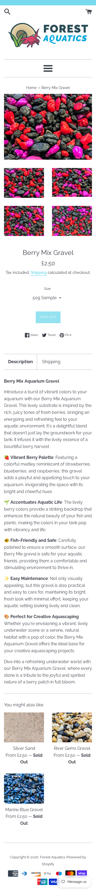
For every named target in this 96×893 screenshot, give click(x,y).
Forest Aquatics (52, 857)
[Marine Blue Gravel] (24, 789)
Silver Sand (24, 748)
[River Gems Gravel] (72, 727)
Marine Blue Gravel (24, 809)
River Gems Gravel (72, 748)
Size (47, 289)
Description (20, 361)
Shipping (39, 272)
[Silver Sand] (24, 727)
